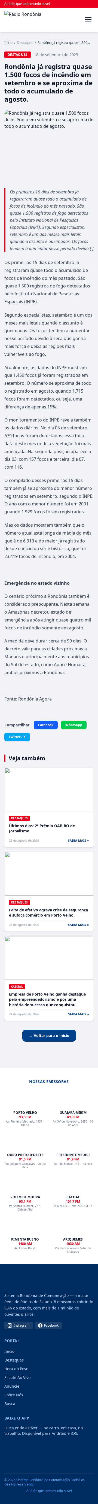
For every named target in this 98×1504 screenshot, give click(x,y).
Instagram (21, 1325)
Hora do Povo (16, 1368)
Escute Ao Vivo (17, 1377)
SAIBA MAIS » (78, 840)
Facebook (45, 725)
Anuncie (11, 1386)
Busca (9, 1403)
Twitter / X (17, 737)
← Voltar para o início (49, 1035)
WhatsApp (73, 725)
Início (8, 43)
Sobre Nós (13, 1394)
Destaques (14, 1360)
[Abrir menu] (88, 19)
